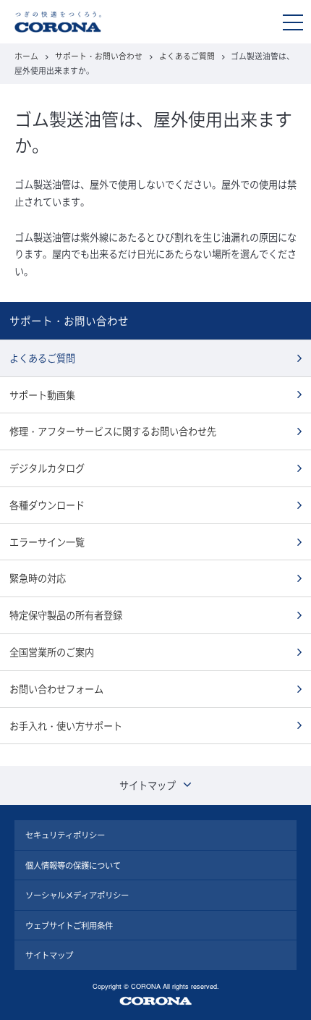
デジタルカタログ (47, 468)
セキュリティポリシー (65, 834)
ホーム (26, 56)
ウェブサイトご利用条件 (69, 925)
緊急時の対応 (37, 578)
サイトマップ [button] (147, 785)
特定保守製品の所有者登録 (65, 615)
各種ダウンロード (47, 505)
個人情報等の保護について (73, 865)
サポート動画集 (42, 395)
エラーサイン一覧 (47, 542)
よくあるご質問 (187, 56)
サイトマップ (49, 955)
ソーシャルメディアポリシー (77, 895)
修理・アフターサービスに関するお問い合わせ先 (112, 431)
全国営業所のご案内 (51, 652)
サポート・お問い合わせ (98, 56)
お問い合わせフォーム (56, 689)
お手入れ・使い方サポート (65, 726)
